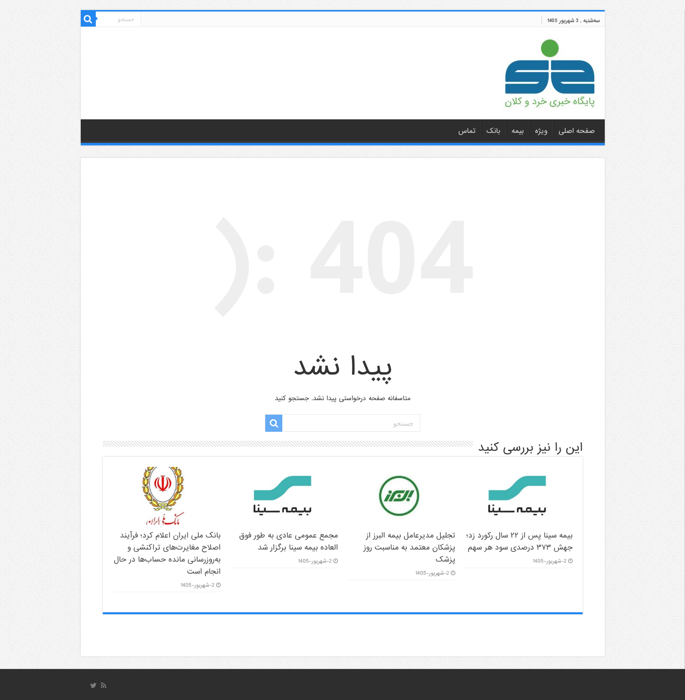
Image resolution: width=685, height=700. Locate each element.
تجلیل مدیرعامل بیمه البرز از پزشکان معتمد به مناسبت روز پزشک (409, 548)
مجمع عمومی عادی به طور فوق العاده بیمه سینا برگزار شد (288, 542)
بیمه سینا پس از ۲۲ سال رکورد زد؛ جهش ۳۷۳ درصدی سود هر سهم (519, 542)
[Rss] (103, 685)
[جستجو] (88, 19)
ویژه (541, 130)
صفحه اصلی (577, 130)
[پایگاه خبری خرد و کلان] (549, 71)
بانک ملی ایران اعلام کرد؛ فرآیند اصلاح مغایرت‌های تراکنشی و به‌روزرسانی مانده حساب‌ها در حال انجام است (167, 554)
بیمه (517, 130)
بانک (493, 130)
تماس (466, 130)
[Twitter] (93, 685)
